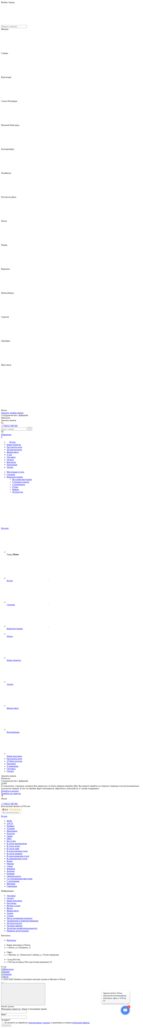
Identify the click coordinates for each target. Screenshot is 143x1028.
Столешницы (18, 484)
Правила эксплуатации (18, 931)
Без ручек (11, 841)
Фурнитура (17, 492)
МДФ (9, 821)
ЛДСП (10, 823)
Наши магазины (14, 900)
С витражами (13, 881)
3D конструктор (14, 449)
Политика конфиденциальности (22, 928)
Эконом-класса (14, 876)
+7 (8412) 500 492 (9, 803)
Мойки (15, 489)
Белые (10, 861)
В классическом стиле (17, 851)
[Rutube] (5, 972)
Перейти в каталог (10, 791)
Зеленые (11, 871)
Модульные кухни (15, 472)
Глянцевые (12, 886)
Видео (10, 908)
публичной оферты (80, 1022)
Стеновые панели (20, 482)
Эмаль (10, 836)
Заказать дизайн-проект (12, 413)
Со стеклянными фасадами (19, 878)
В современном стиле (17, 858)
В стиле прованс (14, 853)
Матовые (11, 883)
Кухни (12, 442)
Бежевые (11, 868)
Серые (10, 866)
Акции (10, 467)
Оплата (10, 459)
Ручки (15, 487)
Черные (10, 863)
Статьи (10, 916)
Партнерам (12, 464)
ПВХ (9, 838)
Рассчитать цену (14, 447)
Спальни (11, 474)
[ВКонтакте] (7, 969)
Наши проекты (14, 444)
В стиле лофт (13, 848)
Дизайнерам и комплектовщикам (22, 921)
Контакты (11, 462)
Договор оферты (14, 926)
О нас (9, 454)
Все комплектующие (22, 479)
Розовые (11, 873)
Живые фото (13, 452)
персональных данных (39, 1022)
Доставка (11, 457)
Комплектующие (15, 477)
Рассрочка (11, 903)
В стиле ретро (13, 846)
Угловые (11, 828)
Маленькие (12, 831)
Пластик (11, 833)
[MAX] (5, 977)
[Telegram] (6, 974)
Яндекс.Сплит (13, 906)
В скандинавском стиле (18, 856)
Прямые (10, 826)
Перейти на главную (11, 793)
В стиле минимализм (17, 843)
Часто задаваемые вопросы (19, 918)
